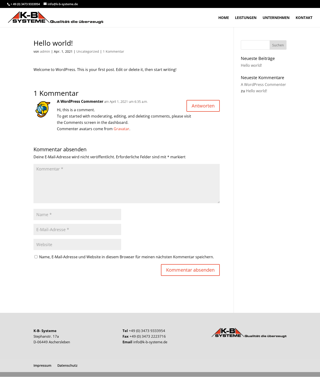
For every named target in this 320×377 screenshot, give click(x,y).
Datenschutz (67, 365)
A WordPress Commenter (80, 101)
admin (45, 51)
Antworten (203, 106)
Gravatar (121, 128)
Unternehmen (276, 18)
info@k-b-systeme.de (150, 342)
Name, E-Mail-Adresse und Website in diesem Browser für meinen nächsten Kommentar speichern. (126, 256)
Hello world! (251, 65)
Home (223, 18)
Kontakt (304, 18)
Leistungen (246, 18)
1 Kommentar (113, 51)
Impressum (42, 365)
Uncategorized (87, 51)
